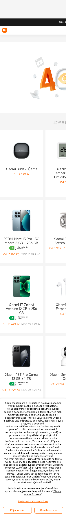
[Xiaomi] (4, 30)
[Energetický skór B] (12, 248)
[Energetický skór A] (12, 318)
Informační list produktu (22, 248)
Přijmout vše (17, 510)
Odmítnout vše (48, 510)
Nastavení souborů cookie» (33, 501)
